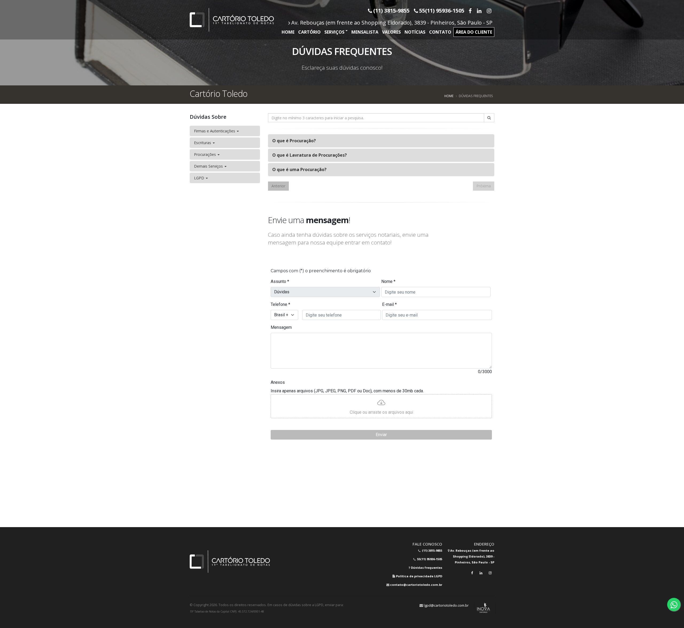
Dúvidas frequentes (426, 568)
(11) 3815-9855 (431, 550)
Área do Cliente (474, 32)
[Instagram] (489, 10)
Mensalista (364, 32)
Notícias (415, 32)
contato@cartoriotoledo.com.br (416, 585)
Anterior (278, 185)
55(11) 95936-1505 (429, 559)
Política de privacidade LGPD (419, 576)
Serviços (334, 32)
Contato (440, 32)
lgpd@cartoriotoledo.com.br (446, 605)
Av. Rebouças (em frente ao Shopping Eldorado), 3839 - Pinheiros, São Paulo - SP (391, 22)
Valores (391, 32)
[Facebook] (471, 10)
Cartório (309, 32)
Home (288, 32)
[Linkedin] (479, 10)
